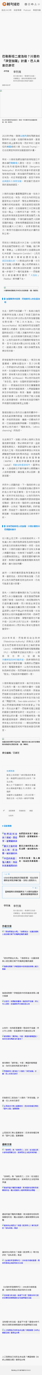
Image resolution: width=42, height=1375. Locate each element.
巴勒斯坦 (22, 810)
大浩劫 (34, 275)
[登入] (35, 4)
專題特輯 (37, 10)
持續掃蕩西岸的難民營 (13, 659)
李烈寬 (17, 72)
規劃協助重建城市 (21, 464)
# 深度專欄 (7, 825)
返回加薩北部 (8, 260)
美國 (31, 810)
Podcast (27, 10)
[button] (26, 4)
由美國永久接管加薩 (12, 181)
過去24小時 (6, 10)
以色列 (11, 815)
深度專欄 (17, 10)
